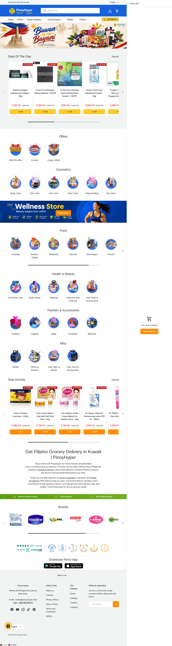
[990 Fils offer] (15, 149)
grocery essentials (67, 478)
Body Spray (34, 297)
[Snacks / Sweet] (34, 243)
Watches (92, 334)
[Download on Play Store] (53, 566)
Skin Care (35, 193)
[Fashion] (15, 322)
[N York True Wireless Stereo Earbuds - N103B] (45, 74)
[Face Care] (72, 182)
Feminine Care (15, 297)
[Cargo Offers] (53, 149)
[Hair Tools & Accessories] (92, 286)
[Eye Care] (111, 182)
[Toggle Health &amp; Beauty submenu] (43, 19)
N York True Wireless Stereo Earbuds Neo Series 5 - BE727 (69, 93)
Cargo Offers (53, 160)
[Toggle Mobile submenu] (74, 19)
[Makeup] (53, 286)
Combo (34, 160)
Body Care (15, 193)
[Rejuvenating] (92, 182)
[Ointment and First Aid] (72, 286)
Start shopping (149, 331)
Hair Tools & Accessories (92, 299)
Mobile (70, 19)
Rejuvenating (91, 193)
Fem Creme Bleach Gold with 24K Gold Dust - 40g (45, 416)
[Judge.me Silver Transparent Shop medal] (73, 548)
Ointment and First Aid (73, 299)
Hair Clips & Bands (54, 368)
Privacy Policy (52, 599)
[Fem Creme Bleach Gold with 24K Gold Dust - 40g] (45, 397)
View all (115, 56)
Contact (49, 595)
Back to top (62, 575)
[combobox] (70, 10)
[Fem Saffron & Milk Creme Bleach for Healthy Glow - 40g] (69, 397)
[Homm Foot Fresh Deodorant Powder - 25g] (94, 74)
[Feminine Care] (15, 286)
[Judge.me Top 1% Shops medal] (94, 548)
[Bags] (53, 322)
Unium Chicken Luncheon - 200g (20, 414)
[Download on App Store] (73, 566)
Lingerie (35, 334)
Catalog (73, 598)
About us (50, 590)
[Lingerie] (34, 322)
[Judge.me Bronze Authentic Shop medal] (84, 548)
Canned (73, 254)
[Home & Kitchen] (34, 356)
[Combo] (34, 149)
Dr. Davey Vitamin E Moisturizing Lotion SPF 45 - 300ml (94, 416)
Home (10, 19)
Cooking (15, 254)
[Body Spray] (34, 286)
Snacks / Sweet (34, 256)
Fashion (83, 19)
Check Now (63, 213)
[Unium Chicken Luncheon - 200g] (20, 397)
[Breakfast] (53, 243)
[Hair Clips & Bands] (53, 356)
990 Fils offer (15, 160)
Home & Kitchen (35, 368)
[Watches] (92, 322)
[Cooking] (15, 243)
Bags (53, 334)
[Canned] (72, 243)
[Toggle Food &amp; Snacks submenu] (62, 19)
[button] (117, 11)
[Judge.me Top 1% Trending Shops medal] (105, 548)
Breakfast (53, 254)
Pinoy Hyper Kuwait (20, 635)
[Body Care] (15, 182)
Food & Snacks (54, 19)
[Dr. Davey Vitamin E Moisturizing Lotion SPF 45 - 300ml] (94, 397)
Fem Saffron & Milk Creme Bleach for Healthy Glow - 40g (70, 416)
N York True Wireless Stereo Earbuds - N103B (45, 91)
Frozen (111, 254)
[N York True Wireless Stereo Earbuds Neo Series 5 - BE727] (69, 74)
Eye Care (111, 193)
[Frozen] (111, 243)
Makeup (54, 297)
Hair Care (53, 193)
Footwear (73, 334)
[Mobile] (15, 356)
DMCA (49, 616)
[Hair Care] (53, 182)
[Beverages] (92, 243)
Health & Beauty (34, 19)
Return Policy (52, 604)
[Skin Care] (34, 182)
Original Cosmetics (46, 470)
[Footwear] (72, 322)
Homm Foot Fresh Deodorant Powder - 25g (94, 93)
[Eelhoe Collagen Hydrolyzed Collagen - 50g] (20, 74)
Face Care (73, 193)
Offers (20, 19)
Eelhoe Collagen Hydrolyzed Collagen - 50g (20, 93)
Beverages (92, 254)
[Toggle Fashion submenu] (88, 19)
